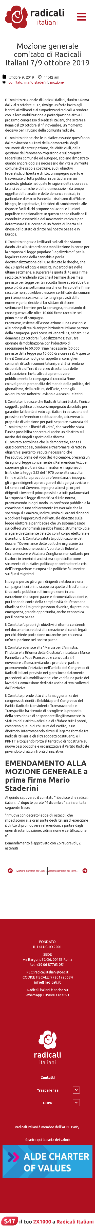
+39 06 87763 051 (50, 965)
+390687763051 (56, 995)
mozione (57, 82)
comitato (15, 82)
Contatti (48, 1078)
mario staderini (36, 82)
